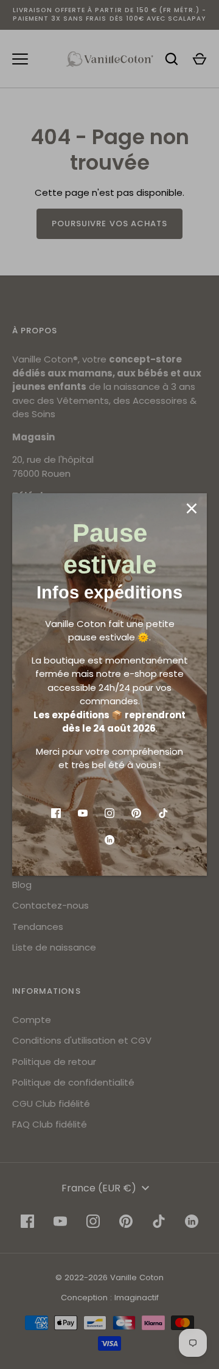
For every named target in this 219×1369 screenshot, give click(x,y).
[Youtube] (82, 813)
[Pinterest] (136, 813)
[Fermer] (191, 508)
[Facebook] (56, 813)
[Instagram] (109, 813)
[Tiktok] (163, 813)
